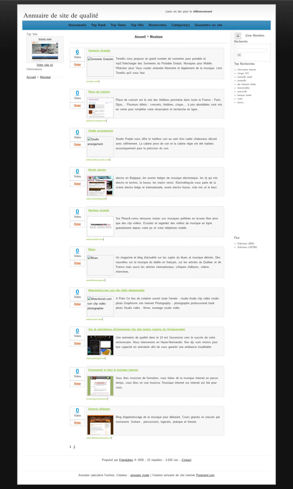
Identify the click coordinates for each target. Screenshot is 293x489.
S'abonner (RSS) (245, 243)
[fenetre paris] (45, 60)
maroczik (242, 91)
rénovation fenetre (246, 69)
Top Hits (137, 25)
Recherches (157, 25)
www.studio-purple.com (98, 160)
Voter (77, 64)
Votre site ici (45, 64)
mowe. (240, 102)
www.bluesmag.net (95, 280)
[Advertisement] (251, 170)
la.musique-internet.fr (96, 399)
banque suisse (244, 95)
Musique (45, 77)
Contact (186, 460)
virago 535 (243, 73)
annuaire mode (139, 475)
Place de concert (99, 91)
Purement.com (205, 475)
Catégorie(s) (180, 25)
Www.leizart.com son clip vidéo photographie (116, 290)
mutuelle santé (244, 76)
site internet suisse (246, 84)
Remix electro (97, 169)
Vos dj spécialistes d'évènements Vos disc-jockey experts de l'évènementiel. (136, 329)
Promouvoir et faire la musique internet (113, 369)
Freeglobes (126, 460)
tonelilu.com (92, 81)
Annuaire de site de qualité (60, 15)
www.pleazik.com (94, 239)
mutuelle (241, 80)
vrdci (240, 98)
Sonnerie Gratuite (99, 50)
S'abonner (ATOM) (247, 247)
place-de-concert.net (96, 121)
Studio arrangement (100, 130)
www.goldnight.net (95, 358)
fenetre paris (45, 39)
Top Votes (118, 25)
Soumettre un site (208, 25)
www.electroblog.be (96, 199)
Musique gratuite (98, 210)
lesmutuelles (243, 87)
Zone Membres (254, 35)
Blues (91, 249)
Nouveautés (77, 25)
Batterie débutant (99, 409)
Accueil (31, 77)
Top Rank (98, 25)
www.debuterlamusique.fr (98, 438)
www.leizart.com (94, 319)
